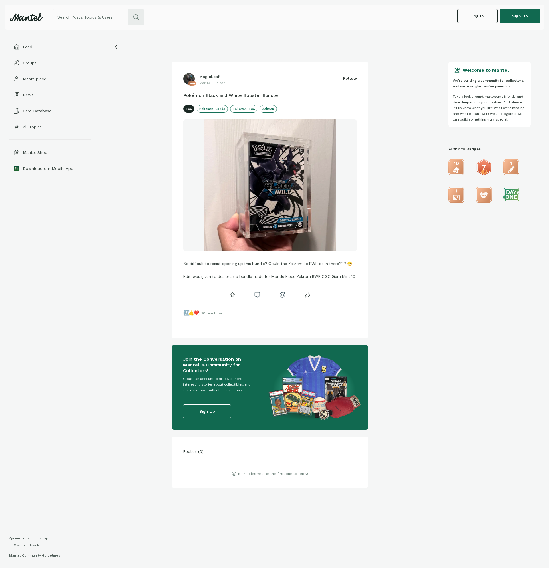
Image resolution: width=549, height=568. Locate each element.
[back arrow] (117, 46)
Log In (477, 16)
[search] (136, 17)
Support (46, 538)
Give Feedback (26, 545)
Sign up (520, 16)
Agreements (19, 538)
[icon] (232, 294)
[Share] (307, 294)
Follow (350, 78)
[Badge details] (456, 167)
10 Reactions (212, 313)
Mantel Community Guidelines (34, 555)
